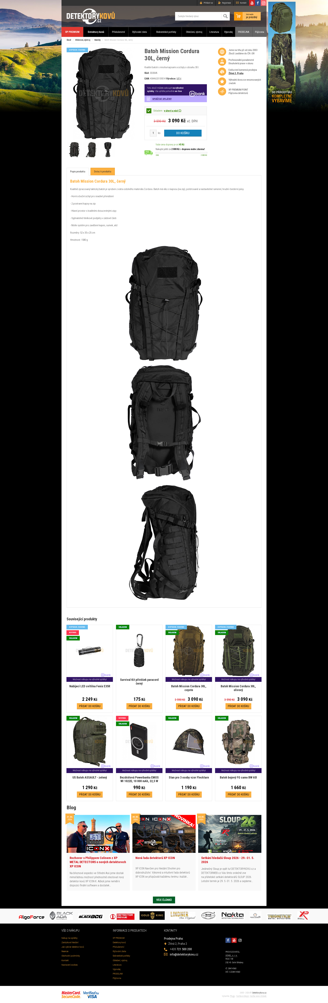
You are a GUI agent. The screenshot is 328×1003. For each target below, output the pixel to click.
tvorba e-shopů (242, 996)
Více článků (164, 900)
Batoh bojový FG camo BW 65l (238, 777)
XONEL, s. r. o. (231, 955)
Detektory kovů (96, 31)
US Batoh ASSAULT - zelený (89, 777)
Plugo (232, 996)
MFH (179, 78)
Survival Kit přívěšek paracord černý (139, 681)
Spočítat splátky (162, 99)
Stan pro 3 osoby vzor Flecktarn (189, 777)
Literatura (214, 31)
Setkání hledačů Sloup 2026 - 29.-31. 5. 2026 (227, 860)
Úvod (69, 40)
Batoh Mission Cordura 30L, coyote (188, 688)
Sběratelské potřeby (166, 31)
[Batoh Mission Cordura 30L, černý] (104, 138)
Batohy (97, 40)
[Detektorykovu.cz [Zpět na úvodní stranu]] (91, 16)
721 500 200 (181, 949)
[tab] (78, 171)
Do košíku (182, 133)
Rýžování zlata (139, 31)
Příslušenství (118, 31)
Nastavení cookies (70, 965)
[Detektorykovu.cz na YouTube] (252, 3)
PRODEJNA (243, 31)
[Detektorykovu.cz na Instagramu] (263, 3)
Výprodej (228, 31)
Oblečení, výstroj (194, 31)
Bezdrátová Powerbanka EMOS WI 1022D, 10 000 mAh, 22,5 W (139, 779)
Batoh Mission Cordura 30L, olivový (238, 688)
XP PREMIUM (72, 31)
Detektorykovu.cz (259, 993)
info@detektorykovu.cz (184, 954)
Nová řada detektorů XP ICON (155, 858)
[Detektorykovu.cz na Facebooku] (258, 3)
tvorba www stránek (258, 996)
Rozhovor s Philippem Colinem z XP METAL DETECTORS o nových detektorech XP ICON (98, 862)
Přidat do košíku (89, 706)
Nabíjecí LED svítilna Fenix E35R (89, 686)
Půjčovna (259, 31)
